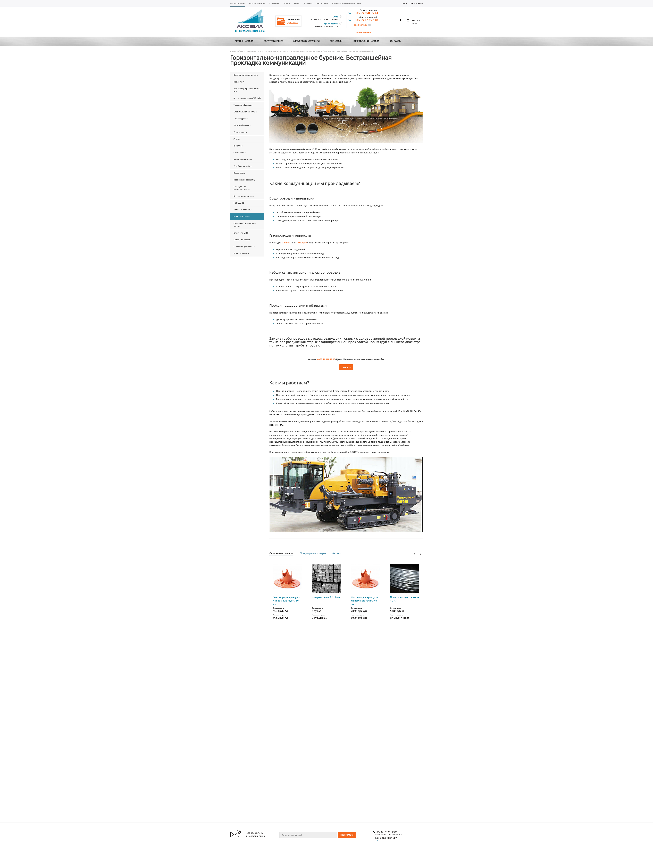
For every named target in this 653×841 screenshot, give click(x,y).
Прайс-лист (292, 22)
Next (420, 554)
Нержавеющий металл (366, 40)
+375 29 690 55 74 (365, 12)
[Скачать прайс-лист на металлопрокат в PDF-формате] (281, 21)
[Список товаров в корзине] (414, 23)
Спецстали (336, 40)
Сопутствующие (273, 40)
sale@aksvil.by (360, 24)
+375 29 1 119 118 (365, 19)
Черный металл (244, 40)
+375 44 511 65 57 (326, 359)
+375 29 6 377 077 (384, 834)
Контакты (395, 40)
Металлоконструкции (306, 40)
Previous (414, 554)
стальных (287, 242)
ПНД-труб (302, 242)
